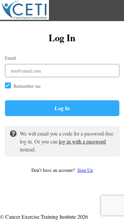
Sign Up (85, 170)
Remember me (27, 86)
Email (10, 58)
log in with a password (82, 141)
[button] (62, 170)
